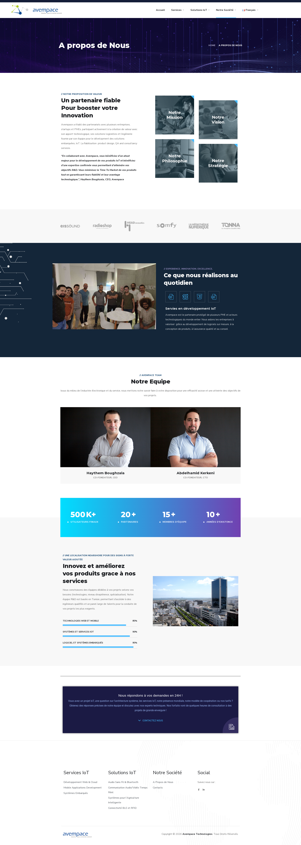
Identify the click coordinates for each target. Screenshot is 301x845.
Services (176, 10)
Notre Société (224, 10)
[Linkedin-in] (204, 790)
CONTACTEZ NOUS (152, 720)
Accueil (160, 10)
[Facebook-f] (199, 790)
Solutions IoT (198, 10)
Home (212, 45)
